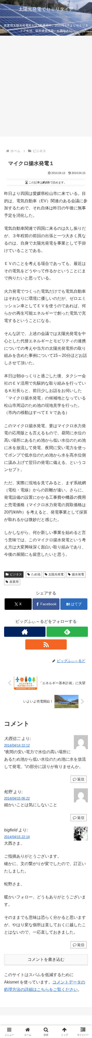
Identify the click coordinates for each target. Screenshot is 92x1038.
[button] (82, 768)
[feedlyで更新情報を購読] (67, 632)
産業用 (14, 582)
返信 (80, 818)
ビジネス (16, 574)
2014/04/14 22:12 (17, 745)
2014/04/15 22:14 (17, 837)
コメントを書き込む (46, 959)
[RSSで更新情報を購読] (46, 644)
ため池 (35, 574)
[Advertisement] (46, 87)
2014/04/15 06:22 (17, 798)
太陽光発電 (56, 574)
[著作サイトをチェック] (24, 632)
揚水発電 (78, 574)
